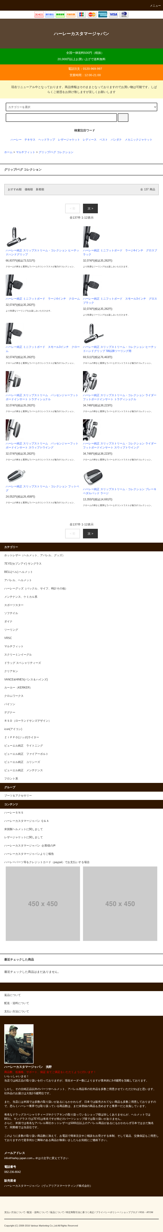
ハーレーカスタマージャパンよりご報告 (29, 853)
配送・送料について (37, 1212)
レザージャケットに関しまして (23, 837)
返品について (57, 1212)
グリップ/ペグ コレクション (56, 152)
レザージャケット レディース (77, 139)
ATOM (149, 1212)
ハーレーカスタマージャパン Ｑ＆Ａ (26, 820)
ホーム (8, 152)
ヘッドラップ (46, 139)
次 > (90, 208)
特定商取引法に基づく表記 (80, 1212)
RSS (141, 1212)
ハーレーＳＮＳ (14, 812)
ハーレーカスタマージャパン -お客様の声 (30, 845)
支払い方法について (14, 1212)
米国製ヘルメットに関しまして (23, 829)
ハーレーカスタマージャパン (81, 33)
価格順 (29, 189)
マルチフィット (25, 152)
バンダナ (116, 139)
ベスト (104, 139)
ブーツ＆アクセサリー (18, 795)
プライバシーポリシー (107, 1212)
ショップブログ (129, 1212)
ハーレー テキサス (23, 139)
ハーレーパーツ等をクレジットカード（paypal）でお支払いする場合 (47, 862)
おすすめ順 (15, 189)
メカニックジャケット (138, 139)
